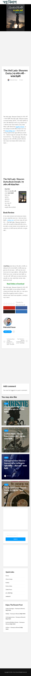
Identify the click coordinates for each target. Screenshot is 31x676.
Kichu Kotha (9, 586)
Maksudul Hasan (13, 80)
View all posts (7, 331)
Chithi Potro (9, 589)
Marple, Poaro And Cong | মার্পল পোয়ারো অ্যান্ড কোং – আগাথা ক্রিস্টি (14, 409)
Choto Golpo (9, 579)
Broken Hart (9, 421)
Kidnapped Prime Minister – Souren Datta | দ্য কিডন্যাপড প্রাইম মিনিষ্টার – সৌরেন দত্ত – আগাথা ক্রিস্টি (15, 464)
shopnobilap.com (10, 131)
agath (6, 403)
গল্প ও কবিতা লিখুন (9, 593)
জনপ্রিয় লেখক (10, 220)
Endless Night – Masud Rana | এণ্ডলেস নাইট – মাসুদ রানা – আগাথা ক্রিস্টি (15, 436)
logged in (13, 390)
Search (16, 539)
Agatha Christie (20, 127)
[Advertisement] (15, 49)
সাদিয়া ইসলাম (8, 476)
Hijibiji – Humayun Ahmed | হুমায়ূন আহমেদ (15, 613)
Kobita (7, 582)
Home (7, 575)
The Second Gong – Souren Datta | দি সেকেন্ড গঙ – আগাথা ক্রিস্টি (15, 490)
